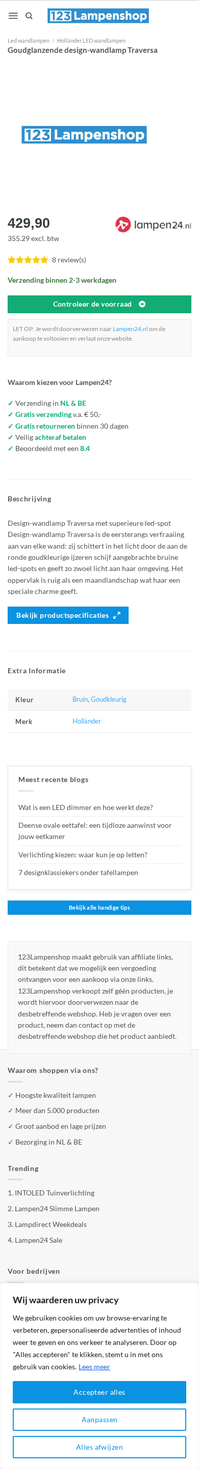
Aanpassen (100, 1419)
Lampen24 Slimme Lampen (57, 1208)
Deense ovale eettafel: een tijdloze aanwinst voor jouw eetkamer (95, 831)
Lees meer (94, 1366)
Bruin (80, 699)
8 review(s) (69, 259)
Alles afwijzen (99, 1447)
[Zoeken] (29, 16)
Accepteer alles (99, 1392)
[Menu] (13, 15)
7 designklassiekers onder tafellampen (79, 872)
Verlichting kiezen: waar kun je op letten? (82, 854)
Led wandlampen (28, 40)
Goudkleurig (109, 699)
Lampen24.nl (130, 329)
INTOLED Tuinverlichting (54, 1192)
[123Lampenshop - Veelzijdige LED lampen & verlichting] (98, 15)
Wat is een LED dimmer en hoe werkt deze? (85, 807)
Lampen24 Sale (38, 1240)
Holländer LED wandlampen (91, 40)
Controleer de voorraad (92, 304)
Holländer (86, 721)
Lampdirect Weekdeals (51, 1224)
